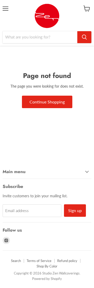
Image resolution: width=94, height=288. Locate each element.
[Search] (84, 37)
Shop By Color (47, 266)
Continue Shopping (47, 101)
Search (16, 261)
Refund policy (67, 261)
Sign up (75, 210)
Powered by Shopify (47, 279)
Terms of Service (39, 261)
